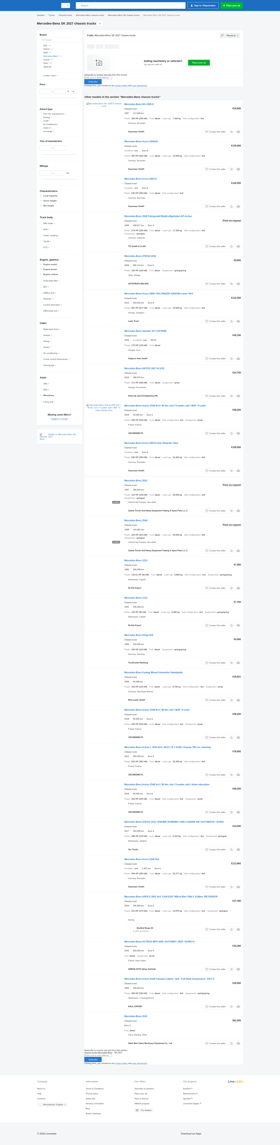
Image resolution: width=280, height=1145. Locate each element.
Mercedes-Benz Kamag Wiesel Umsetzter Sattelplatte (153, 672)
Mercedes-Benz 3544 (135, 520)
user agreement (139, 85)
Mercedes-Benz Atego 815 (138, 635)
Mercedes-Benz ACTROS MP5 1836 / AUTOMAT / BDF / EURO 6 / (159, 941)
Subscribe (93, 81)
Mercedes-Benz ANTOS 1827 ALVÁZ (144, 368)
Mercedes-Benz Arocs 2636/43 (141, 141)
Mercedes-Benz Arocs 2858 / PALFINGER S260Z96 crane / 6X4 (158, 293)
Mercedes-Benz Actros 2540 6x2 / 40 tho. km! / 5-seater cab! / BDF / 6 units (165, 405)
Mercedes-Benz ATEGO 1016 (140, 256)
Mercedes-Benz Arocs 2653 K (140, 179)
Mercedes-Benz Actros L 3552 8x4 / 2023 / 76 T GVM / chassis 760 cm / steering (167, 747)
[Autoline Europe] (47, 5)
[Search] (78, 5)
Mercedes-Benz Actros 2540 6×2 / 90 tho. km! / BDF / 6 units (157, 710)
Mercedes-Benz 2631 (135, 480)
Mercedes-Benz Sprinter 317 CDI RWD (145, 331)
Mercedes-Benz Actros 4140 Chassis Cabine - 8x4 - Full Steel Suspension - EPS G (169, 979)
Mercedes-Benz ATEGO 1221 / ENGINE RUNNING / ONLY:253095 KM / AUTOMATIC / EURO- (174, 822)
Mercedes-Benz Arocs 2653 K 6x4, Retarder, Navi (151, 443)
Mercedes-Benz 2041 (135, 1016)
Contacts (41, 1098)
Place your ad (199, 62)
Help (39, 1093)
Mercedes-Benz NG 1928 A (139, 104)
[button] (231, 131)
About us (41, 1088)
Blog (88, 1108)
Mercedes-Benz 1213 (135, 560)
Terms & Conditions (95, 1088)
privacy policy (121, 85)
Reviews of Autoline (95, 1103)
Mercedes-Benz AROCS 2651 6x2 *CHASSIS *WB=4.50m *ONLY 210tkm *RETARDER (171, 896)
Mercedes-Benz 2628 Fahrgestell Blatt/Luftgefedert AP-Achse (158, 216)
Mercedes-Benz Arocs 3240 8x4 (141, 859)
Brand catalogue (93, 1113)
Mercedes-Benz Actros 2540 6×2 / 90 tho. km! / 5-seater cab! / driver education (167, 784)
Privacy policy (92, 1093)
